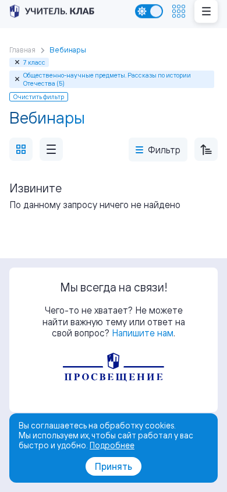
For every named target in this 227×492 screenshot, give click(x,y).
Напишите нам (142, 333)
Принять (113, 466)
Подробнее (112, 445)
